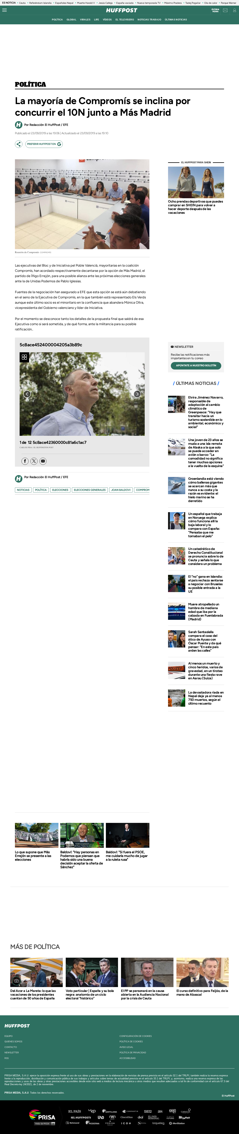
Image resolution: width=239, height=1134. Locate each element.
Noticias (23, 490)
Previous (27, 394)
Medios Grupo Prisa (43, 1123)
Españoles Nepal (64, 2)
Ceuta (22, 2)
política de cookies (131, 1041)
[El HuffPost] (121, 10)
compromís (144, 490)
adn (172, 1111)
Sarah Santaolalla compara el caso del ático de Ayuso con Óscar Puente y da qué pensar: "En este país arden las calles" (204, 641)
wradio (113, 1117)
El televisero (125, 19)
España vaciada (125, 2)
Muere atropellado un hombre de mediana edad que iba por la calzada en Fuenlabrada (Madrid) (205, 611)
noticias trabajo (149, 19)
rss (6, 1058)
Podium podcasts (111, 1122)
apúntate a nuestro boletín (196, 365)
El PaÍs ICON (127, 1122)
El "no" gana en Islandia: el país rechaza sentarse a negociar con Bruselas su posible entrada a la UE (205, 583)
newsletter (11, 1052)
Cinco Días (127, 1117)
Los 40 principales (95, 1111)
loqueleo (159, 1122)
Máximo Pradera (173, 2)
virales (85, 19)
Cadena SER (148, 1111)
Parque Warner (228, 2)
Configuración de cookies (136, 1036)
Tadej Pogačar (193, 2)
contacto (10, 1047)
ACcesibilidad (128, 1058)
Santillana (112, 1111)
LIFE (96, 19)
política (57, 19)
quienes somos (13, 1041)
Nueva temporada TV (149, 2)
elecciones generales (90, 490)
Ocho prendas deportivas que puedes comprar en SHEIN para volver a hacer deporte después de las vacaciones (195, 207)
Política (30, 85)
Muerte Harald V (86, 2)
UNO (102, 1117)
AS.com (160, 1111)
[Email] (42, 461)
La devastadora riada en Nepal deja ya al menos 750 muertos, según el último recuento (206, 698)
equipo (8, 1036)
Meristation (177, 1122)
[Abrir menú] (4, 10)
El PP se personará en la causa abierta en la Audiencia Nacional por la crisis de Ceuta (144, 994)
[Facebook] (25, 461)
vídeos (107, 19)
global (72, 19)
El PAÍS (77, 1111)
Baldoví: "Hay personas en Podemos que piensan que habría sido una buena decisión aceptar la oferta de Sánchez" (81, 859)
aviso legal (126, 1047)
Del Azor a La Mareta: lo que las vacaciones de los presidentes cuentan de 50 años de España (32, 994)
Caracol (186, 1111)
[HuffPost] (17, 1025)
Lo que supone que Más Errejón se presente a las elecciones (33, 856)
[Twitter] (34, 461)
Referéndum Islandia (40, 2)
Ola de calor (210, 2)
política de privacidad (133, 1052)
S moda (143, 1122)
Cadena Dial (141, 1117)
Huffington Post (82, 1117)
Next (137, 394)
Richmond (74, 1122)
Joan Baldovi (121, 490)
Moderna (93, 1122)
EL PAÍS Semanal (155, 1117)
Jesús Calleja (106, 2)
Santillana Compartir (132, 1111)
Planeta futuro (169, 1117)
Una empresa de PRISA (43, 1114)
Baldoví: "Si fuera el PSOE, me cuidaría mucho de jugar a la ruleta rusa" (127, 856)
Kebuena (182, 1117)
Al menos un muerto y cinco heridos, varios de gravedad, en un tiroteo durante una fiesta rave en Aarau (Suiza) (205, 670)
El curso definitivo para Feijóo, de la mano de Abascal (202, 993)
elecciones (60, 490)
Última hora (215, 10)
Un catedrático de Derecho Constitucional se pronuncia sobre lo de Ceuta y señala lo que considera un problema (205, 556)
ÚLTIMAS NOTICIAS (176, 19)
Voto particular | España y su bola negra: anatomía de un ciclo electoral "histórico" (90, 994)
